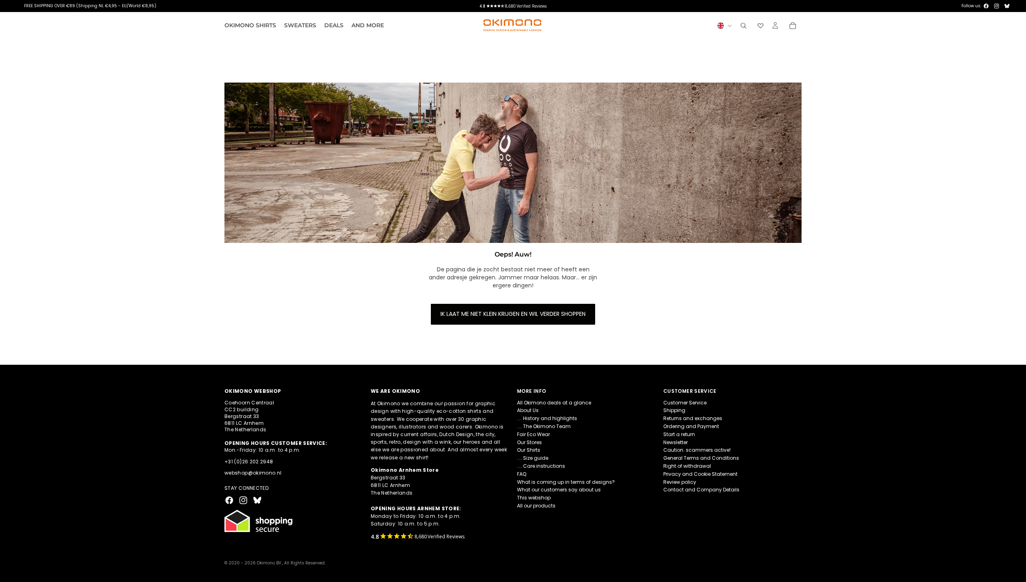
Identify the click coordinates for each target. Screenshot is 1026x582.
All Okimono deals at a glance (554, 402)
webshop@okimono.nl (252, 473)
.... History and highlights (547, 418)
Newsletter (675, 442)
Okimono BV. (269, 563)
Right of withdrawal (687, 466)
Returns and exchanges (692, 418)
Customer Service (685, 402)
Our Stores (529, 442)
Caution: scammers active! (697, 450)
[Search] (743, 25)
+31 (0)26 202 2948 (248, 461)
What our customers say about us (559, 490)
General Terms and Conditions (701, 458)
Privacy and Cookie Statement (700, 474)
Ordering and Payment (691, 426)
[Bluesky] (1007, 6)
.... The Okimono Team (544, 426)
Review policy (679, 482)
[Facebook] (986, 6)
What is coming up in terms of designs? (566, 482)
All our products (536, 505)
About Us (528, 410)
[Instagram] (997, 6)
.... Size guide (532, 458)
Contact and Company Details (701, 490)
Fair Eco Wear (533, 434)
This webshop (534, 497)
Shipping (674, 410)
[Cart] (793, 25)
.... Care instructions (541, 466)
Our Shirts (528, 450)
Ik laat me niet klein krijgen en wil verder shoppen (513, 314)
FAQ (521, 474)
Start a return (679, 434)
